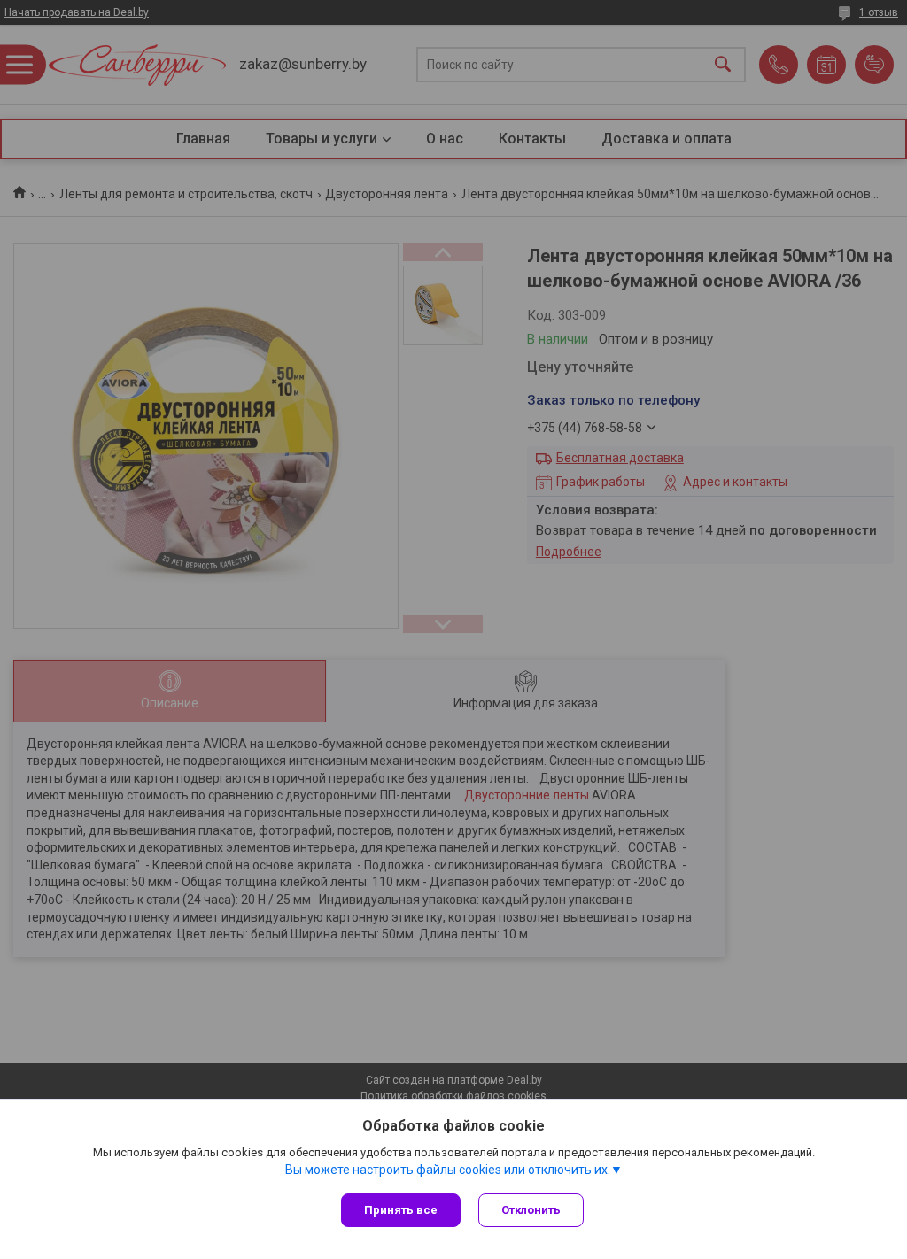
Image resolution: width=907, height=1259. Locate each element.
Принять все (401, 1210)
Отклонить (531, 1210)
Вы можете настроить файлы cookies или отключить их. (447, 1169)
